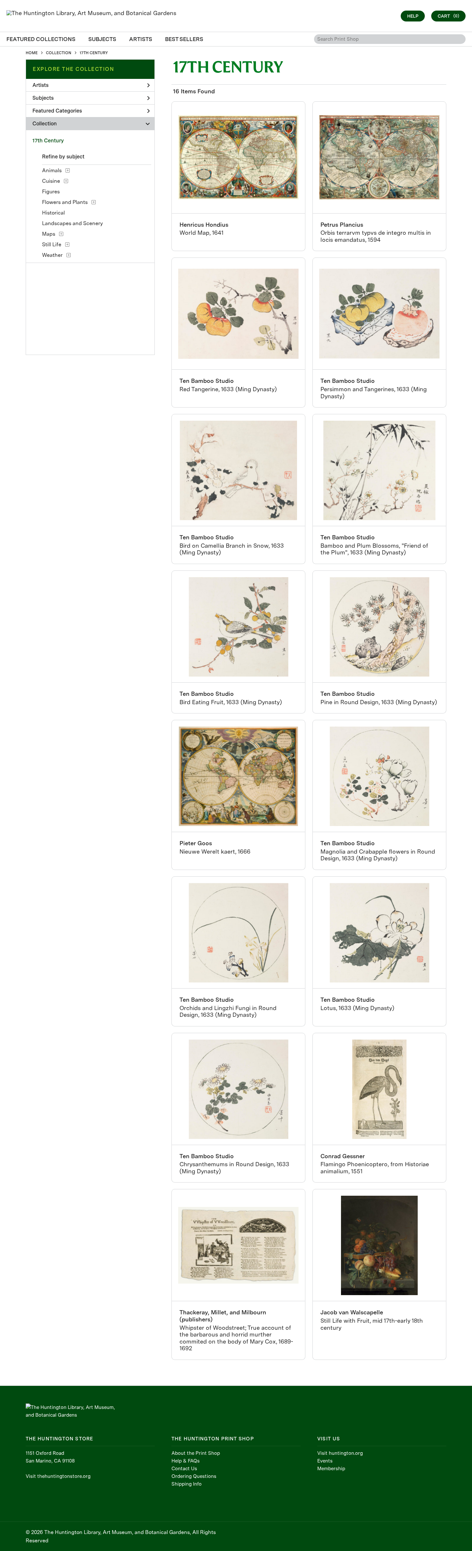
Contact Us (184, 1468)
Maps (48, 234)
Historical (53, 213)
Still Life (51, 244)
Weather (52, 255)
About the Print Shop (195, 1453)
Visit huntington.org (340, 1453)
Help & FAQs (185, 1461)
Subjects (43, 98)
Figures (51, 192)
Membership (331, 1468)
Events (325, 1461)
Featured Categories (57, 111)
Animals (52, 170)
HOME (32, 53)
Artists (40, 85)
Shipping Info (186, 1484)
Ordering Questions (193, 1476)
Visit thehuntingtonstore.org (58, 1476)
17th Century (48, 141)
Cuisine (51, 181)
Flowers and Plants (65, 202)
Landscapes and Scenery (72, 223)
